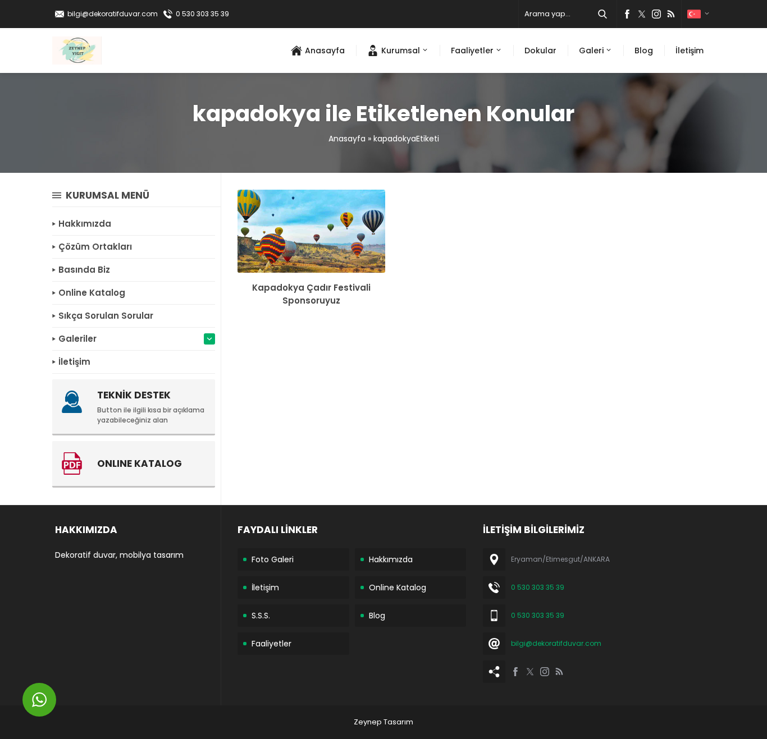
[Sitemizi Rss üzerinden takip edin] (670, 14)
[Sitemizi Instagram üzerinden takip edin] (656, 14)
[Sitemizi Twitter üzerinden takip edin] (641, 14)
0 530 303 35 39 (202, 14)
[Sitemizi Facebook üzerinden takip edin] (627, 14)
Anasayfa (347, 138)
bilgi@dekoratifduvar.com (112, 14)
